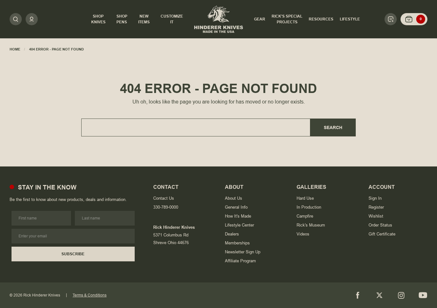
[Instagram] (401, 295)
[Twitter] (379, 295)
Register (376, 207)
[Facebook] (357, 295)
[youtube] (422, 295)
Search (333, 127)
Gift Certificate (382, 234)
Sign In (375, 198)
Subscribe (72, 254)
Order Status (380, 225)
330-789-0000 (165, 207)
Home (15, 49)
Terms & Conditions (90, 295)
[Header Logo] (219, 19)
